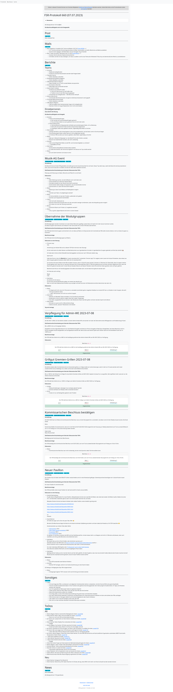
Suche (15, 2)
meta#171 (66, 636)
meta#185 (77, 615)
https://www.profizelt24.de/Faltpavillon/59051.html (60, 509)
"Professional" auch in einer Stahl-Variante (78, 547)
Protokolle (3, 2)
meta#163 (68, 648)
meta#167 (91, 643)
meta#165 (80, 646)
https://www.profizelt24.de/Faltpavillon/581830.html (60, 504)
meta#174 (64, 635)
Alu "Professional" (53, 533)
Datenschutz (90, 682)
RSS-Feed (88, 685)
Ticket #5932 (75, 53)
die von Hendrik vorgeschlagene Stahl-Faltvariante (79, 542)
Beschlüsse (10, 2)
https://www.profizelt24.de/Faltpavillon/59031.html (60, 512)
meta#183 (78, 622)
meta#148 (87, 652)
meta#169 (68, 639)
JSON (84, 685)
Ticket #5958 (81, 48)
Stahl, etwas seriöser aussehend (57, 530)
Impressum (83, 682)
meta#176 (95, 628)
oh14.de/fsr (84, 9)
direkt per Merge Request (85, 7)
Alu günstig (52, 532)
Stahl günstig (52, 528)
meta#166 (86, 644)
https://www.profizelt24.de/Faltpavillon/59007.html (60, 506)
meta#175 (85, 630)
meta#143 (84, 654)
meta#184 (83, 618)
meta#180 (79, 625)
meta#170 (67, 638)
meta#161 (83, 651)
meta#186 (80, 614)
